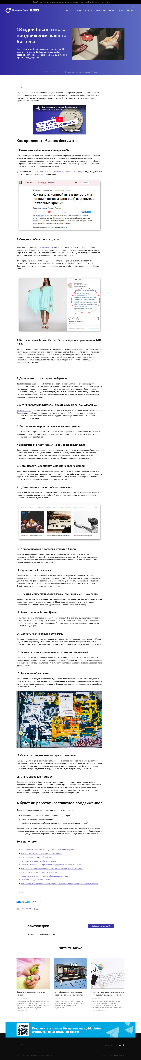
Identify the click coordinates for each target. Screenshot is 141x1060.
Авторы (112, 10)
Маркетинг (27, 909)
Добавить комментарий (101, 926)
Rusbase (57, 172)
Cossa (48, 172)
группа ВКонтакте (46, 247)
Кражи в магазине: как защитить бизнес (31, 993)
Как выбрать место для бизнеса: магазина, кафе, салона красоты (68, 993)
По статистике (22, 410)
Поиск (132, 10)
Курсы (68, 10)
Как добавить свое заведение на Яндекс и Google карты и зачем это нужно (52, 868)
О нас (121, 10)
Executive (67, 172)
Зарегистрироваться (116, 1055)
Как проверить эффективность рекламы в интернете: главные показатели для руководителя (59, 883)
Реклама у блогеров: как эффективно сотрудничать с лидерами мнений (51, 865)
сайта (35, 247)
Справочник (100, 10)
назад (20, 87)
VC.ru (34, 172)
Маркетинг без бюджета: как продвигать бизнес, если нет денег (47, 850)
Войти (133, 7)
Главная (46, 72)
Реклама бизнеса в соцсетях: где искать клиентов (41, 853)
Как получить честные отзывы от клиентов (39, 872)
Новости (88, 10)
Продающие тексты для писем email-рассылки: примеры (44, 876)
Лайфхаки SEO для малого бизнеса (35, 880)
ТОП (44, 909)
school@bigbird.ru (23, 1045)
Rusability (78, 172)
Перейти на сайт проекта (98, 2)
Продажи (37, 909)
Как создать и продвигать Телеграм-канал (38, 861)
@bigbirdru (93, 1028)
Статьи (78, 10)
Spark (41, 172)
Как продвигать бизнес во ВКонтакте (36, 857)
